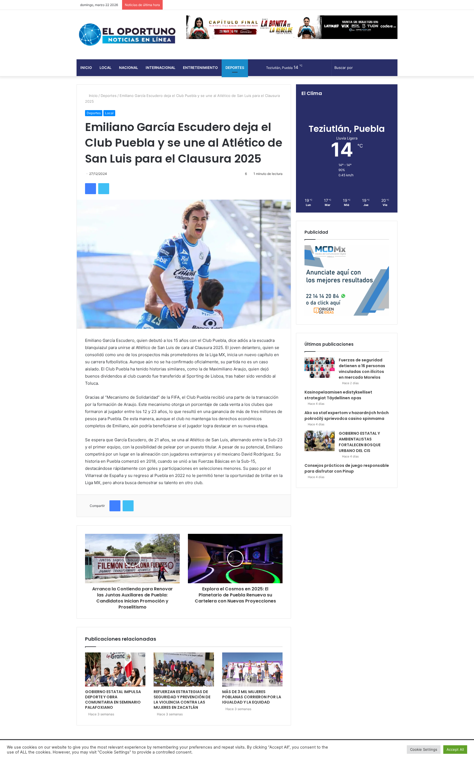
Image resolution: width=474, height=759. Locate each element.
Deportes (234, 67)
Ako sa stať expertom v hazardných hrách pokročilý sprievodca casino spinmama (346, 415)
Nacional (128, 67)
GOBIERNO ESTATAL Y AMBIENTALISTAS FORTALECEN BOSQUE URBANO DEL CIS (359, 442)
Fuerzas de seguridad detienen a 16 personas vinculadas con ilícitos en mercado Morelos (362, 368)
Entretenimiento (200, 67)
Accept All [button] (455, 749)
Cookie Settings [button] (423, 749)
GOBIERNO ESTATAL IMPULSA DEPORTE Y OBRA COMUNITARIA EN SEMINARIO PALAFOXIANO (113, 699)
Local (105, 67)
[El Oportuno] (127, 34)
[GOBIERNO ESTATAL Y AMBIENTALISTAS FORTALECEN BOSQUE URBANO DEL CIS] (319, 441)
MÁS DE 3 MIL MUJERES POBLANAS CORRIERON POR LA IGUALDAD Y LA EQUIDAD (251, 697)
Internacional (160, 67)
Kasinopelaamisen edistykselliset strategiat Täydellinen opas (338, 395)
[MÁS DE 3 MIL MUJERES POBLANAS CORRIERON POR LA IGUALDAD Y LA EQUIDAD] (252, 669)
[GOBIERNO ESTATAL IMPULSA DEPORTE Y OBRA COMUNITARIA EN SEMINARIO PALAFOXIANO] (115, 669)
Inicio (86, 67)
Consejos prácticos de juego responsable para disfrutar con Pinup (346, 468)
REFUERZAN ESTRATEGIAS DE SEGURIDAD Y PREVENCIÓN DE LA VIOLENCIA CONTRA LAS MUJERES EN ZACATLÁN (182, 699)
